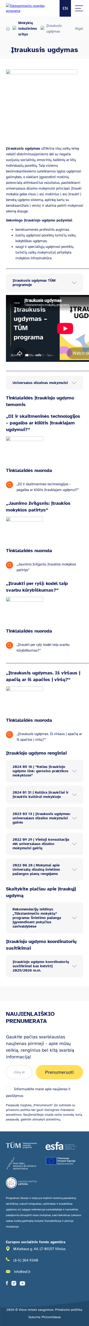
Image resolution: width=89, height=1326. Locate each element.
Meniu (79, 8)
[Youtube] (22, 1284)
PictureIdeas (51, 1317)
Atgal (79, 28)
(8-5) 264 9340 (25, 1260)
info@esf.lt (22, 1272)
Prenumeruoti (59, 1072)
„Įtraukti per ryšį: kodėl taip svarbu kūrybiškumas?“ (43, 648)
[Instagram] (13, 1284)
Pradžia (8, 28)
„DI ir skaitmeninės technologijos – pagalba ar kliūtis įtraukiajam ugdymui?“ (48, 487)
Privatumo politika (68, 1310)
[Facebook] (7, 1284)
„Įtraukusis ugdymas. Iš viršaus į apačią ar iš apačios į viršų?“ (49, 737)
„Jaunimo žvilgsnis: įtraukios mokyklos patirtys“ (46, 567)
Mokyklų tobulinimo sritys (27, 28)
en (65, 8)
